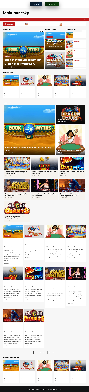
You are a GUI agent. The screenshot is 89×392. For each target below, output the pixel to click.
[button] (85, 19)
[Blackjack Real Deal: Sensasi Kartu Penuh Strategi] (69, 43)
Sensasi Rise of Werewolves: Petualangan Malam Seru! (69, 195)
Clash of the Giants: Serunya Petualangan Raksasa (14, 217)
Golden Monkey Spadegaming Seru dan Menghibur (16, 195)
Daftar (52, 4)
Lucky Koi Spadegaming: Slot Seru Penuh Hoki (79, 63)
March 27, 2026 (79, 287)
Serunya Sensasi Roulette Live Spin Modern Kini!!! (44, 195)
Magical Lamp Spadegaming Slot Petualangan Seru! (79, 53)
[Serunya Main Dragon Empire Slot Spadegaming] (69, 33)
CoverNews (50, 389)
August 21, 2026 (16, 67)
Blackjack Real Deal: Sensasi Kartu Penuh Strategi (62, 24)
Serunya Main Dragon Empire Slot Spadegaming (27, 24)
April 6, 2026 (36, 287)
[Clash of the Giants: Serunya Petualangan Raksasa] (34, 315)
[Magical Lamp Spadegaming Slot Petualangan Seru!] (69, 52)
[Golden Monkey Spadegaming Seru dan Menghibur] (55, 273)
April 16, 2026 (59, 95)
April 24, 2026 (42, 95)
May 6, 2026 (57, 67)
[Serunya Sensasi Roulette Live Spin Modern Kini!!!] (76, 273)
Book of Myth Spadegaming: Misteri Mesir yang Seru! (23, 62)
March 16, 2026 (37, 331)
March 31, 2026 (58, 289)
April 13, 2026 (76, 95)
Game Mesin (8, 56)
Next (53, 352)
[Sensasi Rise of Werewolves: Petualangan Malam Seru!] (13, 315)
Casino (75, 40)
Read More (6, 263)
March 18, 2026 (16, 331)
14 (49, 352)
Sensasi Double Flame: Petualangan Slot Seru (72, 173)
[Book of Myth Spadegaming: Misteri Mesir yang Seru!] (23, 50)
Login (36, 4)
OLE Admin (8, 67)
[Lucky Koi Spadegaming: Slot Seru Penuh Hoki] (69, 62)
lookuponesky (16, 13)
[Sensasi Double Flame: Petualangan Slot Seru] (34, 273)
